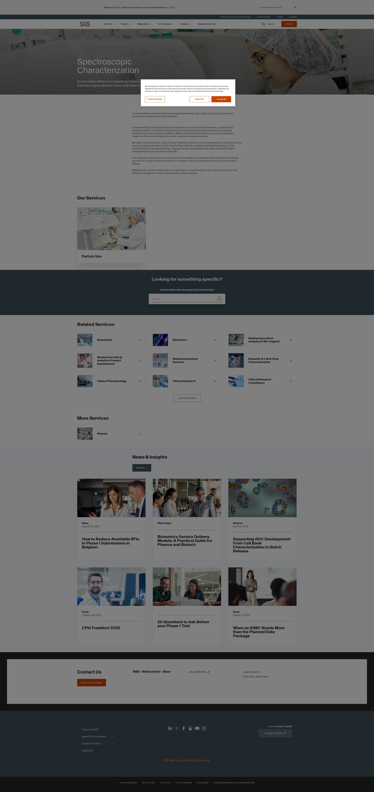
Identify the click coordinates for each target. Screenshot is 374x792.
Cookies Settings (154, 99)
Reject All (199, 99)
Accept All (221, 99)
